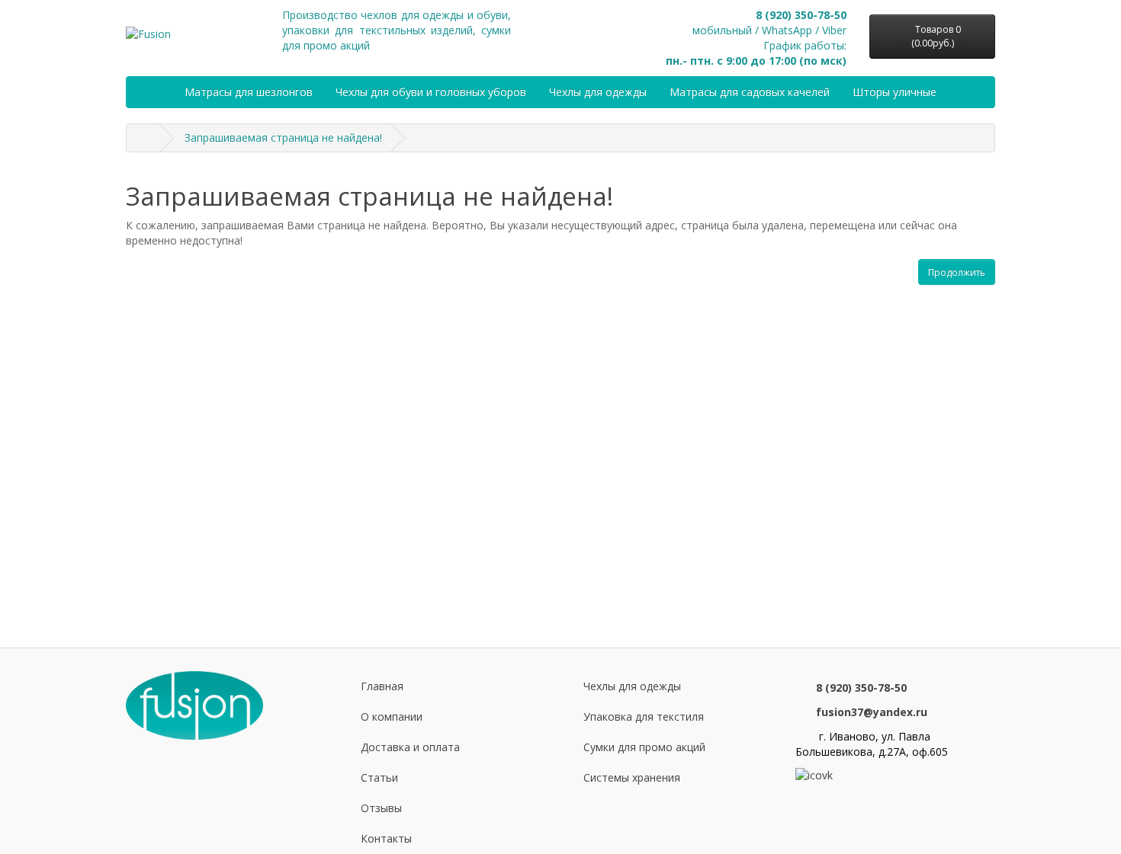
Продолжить (956, 272)
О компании (391, 716)
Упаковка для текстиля (643, 716)
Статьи (379, 777)
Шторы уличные (894, 92)
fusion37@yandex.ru (871, 712)
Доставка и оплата (410, 747)
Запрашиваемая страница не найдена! (283, 137)
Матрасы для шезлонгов (249, 92)
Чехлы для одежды (598, 92)
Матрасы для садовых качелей (750, 92)
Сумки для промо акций (644, 747)
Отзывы (381, 808)
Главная (382, 686)
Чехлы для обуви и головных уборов (431, 92)
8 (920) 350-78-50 (801, 15)
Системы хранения (631, 777)
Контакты (386, 838)
